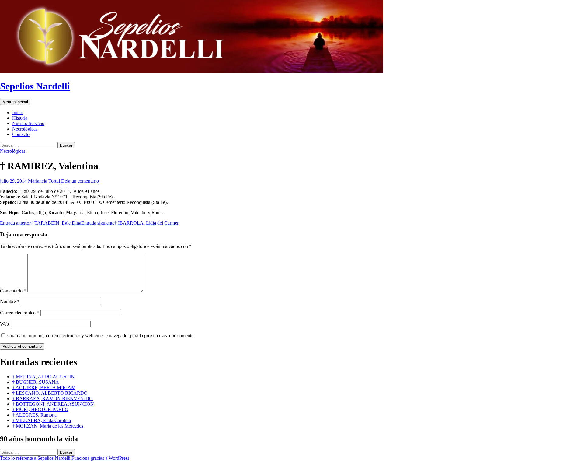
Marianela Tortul (44, 180)
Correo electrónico (19, 312)
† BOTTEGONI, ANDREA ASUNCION (53, 404)
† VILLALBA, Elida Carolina (41, 420)
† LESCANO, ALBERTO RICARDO (50, 393)
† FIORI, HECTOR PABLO (40, 409)
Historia (19, 117)
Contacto (21, 134)
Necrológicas (24, 128)
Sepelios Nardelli (35, 86)
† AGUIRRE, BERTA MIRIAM (43, 387)
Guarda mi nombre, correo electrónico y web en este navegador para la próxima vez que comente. (101, 335)
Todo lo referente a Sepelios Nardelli (35, 458)
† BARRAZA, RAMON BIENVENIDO (52, 398)
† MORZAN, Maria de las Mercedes (47, 425)
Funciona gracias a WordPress (100, 458)
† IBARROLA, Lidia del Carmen (130, 222)
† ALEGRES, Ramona (34, 414)
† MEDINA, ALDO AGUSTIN (43, 376)
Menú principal (15, 102)
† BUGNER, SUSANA (35, 382)
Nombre (9, 301)
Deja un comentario (80, 180)
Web (4, 324)
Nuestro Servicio (28, 123)
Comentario (13, 290)
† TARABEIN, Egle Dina (40, 222)
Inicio (17, 112)
